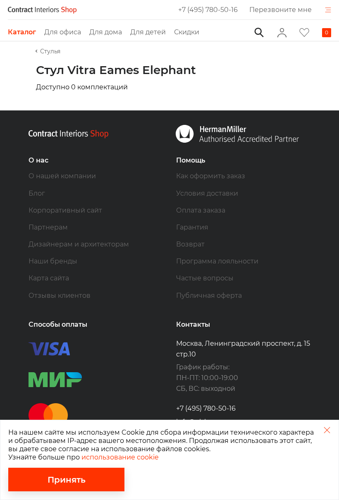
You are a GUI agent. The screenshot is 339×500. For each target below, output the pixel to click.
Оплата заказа (200, 210)
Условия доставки (207, 193)
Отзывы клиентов (60, 295)
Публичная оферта (209, 295)
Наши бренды (53, 261)
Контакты (193, 324)
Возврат (190, 244)
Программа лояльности (217, 261)
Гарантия (192, 227)
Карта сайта (49, 278)
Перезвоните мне (280, 10)
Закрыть (326, 429)
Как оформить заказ (210, 176)
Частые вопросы (205, 278)
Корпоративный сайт (65, 210)
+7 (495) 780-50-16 (208, 10)
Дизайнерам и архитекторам (79, 244)
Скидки (186, 32)
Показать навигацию (327, 10)
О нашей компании (62, 176)
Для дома (105, 32)
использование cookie (120, 457)
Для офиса (62, 32)
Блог (37, 193)
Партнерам (48, 227)
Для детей (148, 32)
